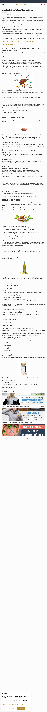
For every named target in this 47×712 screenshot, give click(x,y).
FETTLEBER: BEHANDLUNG (8, 44)
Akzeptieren (21, 708)
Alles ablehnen (11, 708)
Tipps (11, 8)
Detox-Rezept (31, 257)
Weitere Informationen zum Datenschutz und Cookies (12, 704)
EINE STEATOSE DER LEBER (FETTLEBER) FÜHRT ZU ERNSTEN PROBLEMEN (18, 41)
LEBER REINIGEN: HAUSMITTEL (9, 46)
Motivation (7, 8)
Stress (27, 146)
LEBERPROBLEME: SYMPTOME (9, 43)
